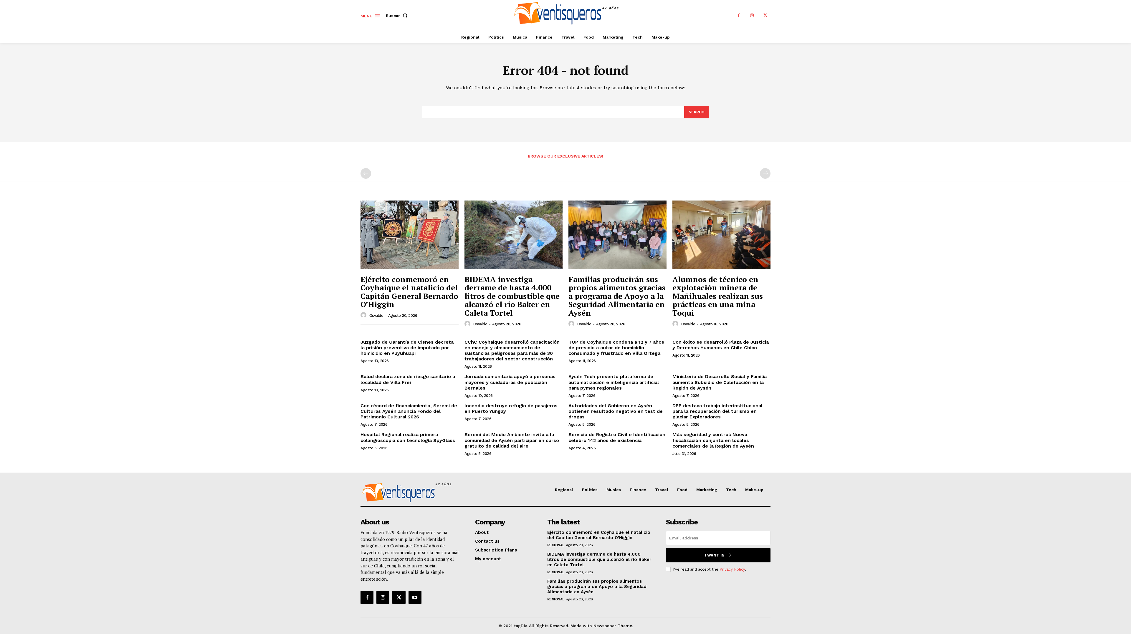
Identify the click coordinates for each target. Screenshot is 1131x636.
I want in (715, 555)
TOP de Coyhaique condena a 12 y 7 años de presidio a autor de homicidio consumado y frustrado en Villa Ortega (616, 347)
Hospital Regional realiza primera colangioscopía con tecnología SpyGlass (408, 437)
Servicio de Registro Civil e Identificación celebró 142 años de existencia (616, 437)
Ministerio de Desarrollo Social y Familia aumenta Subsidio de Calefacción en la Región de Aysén (719, 382)
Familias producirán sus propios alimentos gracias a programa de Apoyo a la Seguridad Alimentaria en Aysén (616, 296)
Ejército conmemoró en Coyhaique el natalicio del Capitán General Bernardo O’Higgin (409, 291)
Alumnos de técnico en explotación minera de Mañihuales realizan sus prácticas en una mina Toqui (717, 296)
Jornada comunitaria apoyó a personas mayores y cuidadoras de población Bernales (509, 382)
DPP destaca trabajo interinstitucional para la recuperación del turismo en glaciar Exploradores (717, 411)
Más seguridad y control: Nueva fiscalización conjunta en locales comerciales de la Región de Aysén (713, 440)
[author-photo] (364, 315)
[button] (398, 15)
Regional (555, 545)
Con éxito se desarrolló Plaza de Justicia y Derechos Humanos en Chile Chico (720, 344)
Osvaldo (376, 315)
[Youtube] (415, 597)
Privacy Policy (732, 569)
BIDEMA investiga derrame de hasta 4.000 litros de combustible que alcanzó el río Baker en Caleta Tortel (512, 296)
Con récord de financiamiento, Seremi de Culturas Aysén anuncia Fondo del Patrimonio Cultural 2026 (409, 411)
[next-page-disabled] (765, 173)
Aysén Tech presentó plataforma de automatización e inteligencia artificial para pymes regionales (613, 382)
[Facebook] (739, 15)
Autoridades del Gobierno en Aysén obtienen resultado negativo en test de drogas (615, 411)
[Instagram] (752, 15)
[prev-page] (366, 173)
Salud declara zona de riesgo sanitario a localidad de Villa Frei (408, 379)
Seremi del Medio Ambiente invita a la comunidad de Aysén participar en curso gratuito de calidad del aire (511, 440)
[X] (765, 15)
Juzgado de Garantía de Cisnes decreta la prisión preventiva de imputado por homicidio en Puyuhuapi (407, 347)
